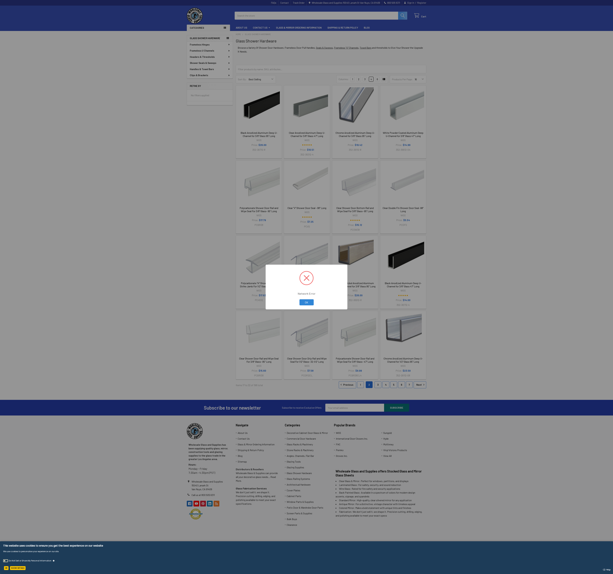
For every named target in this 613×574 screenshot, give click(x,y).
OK (306, 302)
